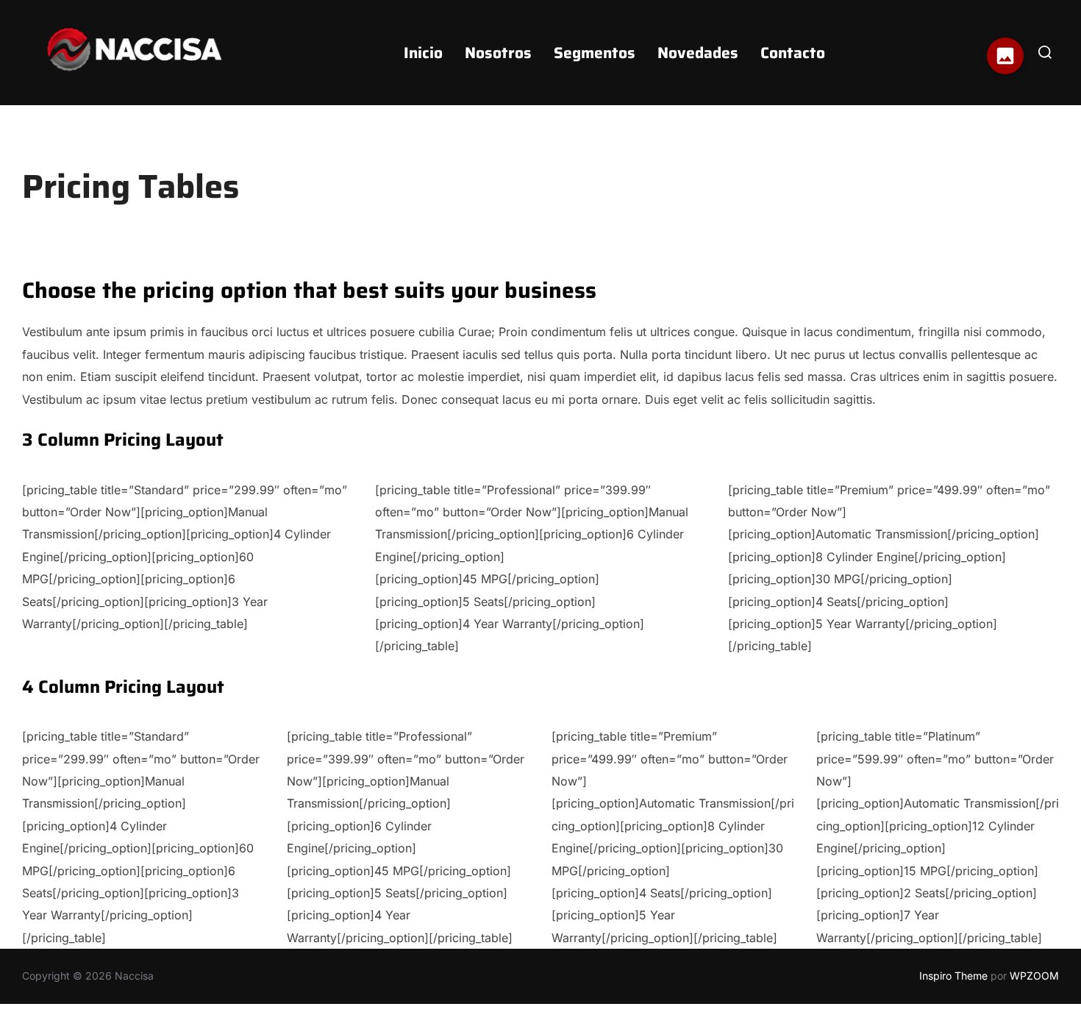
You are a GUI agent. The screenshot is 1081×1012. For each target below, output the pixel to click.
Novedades (697, 52)
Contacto (792, 52)
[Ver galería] (1005, 56)
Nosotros (498, 52)
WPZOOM (1034, 975)
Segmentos (594, 52)
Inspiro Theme (953, 975)
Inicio (423, 52)
